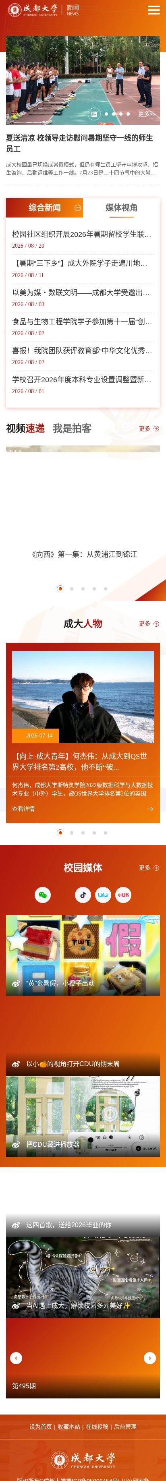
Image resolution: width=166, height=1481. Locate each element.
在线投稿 (97, 1426)
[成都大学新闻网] (42, 10)
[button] (94, 114)
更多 (144, 428)
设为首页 (40, 1426)
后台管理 (125, 1426)
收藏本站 (69, 1426)
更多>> (147, 114)
